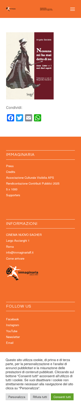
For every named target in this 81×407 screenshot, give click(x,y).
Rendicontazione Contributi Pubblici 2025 (32, 183)
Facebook (12, 319)
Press (10, 166)
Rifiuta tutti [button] (40, 397)
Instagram (12, 325)
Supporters (13, 195)
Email (10, 342)
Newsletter (13, 337)
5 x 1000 (11, 189)
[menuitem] (72, 9)
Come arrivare (15, 258)
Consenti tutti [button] (62, 397)
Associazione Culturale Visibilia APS (30, 177)
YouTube (11, 331)
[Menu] (72, 9)
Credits (10, 172)
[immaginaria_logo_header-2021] (33, 9)
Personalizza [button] (16, 397)
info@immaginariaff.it (20, 252)
